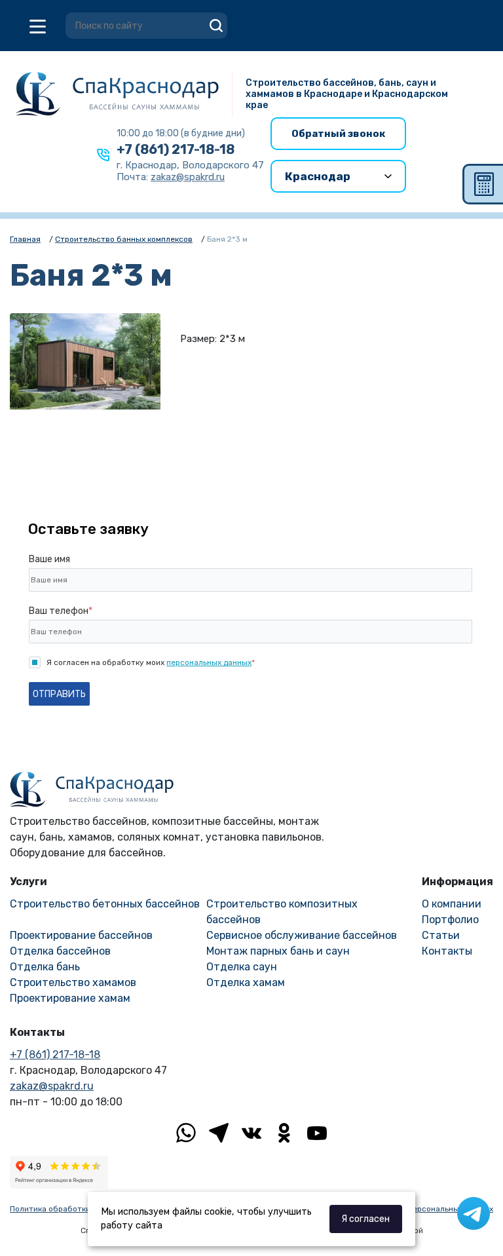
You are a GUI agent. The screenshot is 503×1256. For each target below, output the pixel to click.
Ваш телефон (60, 611)
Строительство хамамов (73, 982)
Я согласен (365, 1219)
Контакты (447, 951)
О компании (451, 904)
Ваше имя (49, 559)
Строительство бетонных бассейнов (105, 904)
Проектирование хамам (70, 998)
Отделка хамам (245, 982)
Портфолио (450, 919)
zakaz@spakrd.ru (52, 1086)
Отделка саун (241, 967)
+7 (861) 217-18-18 (175, 149)
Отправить (59, 694)
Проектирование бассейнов (81, 935)
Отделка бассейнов (60, 951)
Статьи (441, 935)
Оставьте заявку (88, 529)
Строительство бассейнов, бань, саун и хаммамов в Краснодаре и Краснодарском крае (347, 94)
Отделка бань (45, 967)
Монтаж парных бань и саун (278, 951)
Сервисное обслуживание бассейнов (301, 935)
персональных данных (209, 662)
